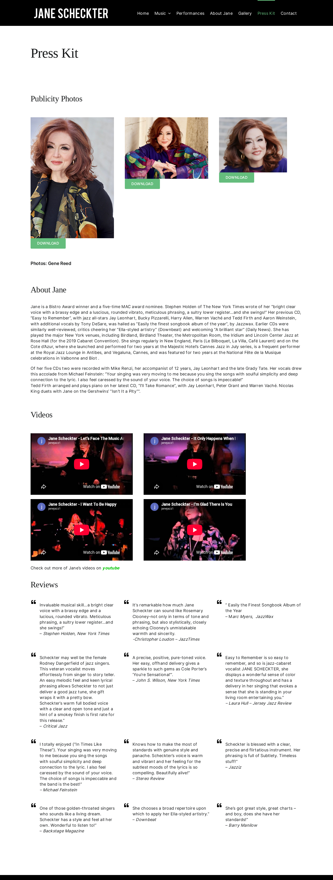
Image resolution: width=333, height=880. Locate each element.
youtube (110, 568)
